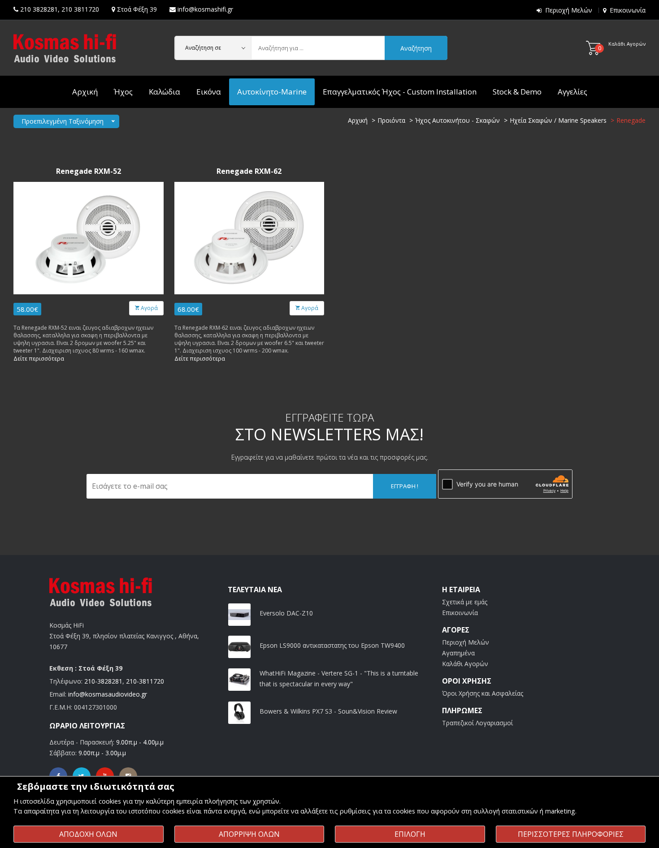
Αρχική (85, 91)
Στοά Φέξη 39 (137, 9)
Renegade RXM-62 (249, 171)
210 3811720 (80, 9)
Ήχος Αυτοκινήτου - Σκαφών (457, 120)
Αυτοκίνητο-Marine (272, 91)
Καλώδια (164, 91)
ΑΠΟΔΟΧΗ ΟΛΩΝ (88, 834)
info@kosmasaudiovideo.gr (107, 694)
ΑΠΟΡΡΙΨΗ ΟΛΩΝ (249, 834)
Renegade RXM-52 (88, 171)
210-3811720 (145, 681)
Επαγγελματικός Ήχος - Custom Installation (400, 91)
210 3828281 (39, 9)
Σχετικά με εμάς (464, 602)
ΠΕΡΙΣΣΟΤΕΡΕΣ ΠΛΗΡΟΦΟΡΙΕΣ (571, 834)
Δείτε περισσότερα (38, 358)
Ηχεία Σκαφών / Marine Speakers (558, 120)
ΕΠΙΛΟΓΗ (410, 834)
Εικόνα (208, 91)
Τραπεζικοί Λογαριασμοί (477, 723)
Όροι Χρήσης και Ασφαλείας (482, 693)
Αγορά (148, 308)
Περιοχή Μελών (568, 10)
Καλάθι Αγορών (465, 663)
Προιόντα (391, 120)
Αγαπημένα (458, 653)
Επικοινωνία (628, 10)
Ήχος (123, 91)
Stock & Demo (517, 91)
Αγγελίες (572, 91)
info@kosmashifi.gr (205, 9)
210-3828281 (103, 681)
